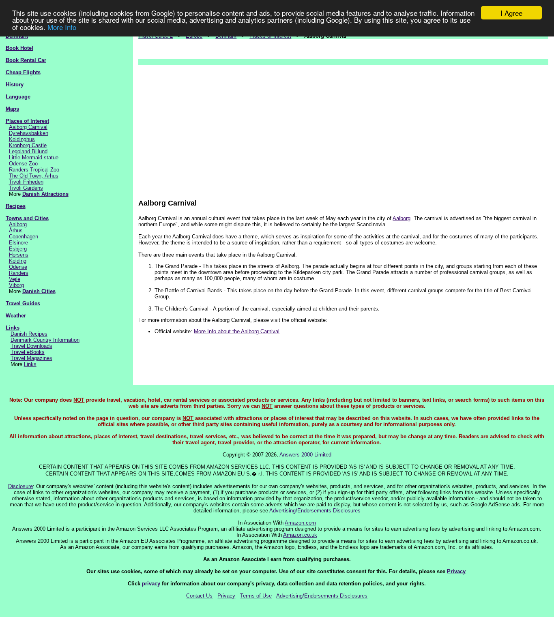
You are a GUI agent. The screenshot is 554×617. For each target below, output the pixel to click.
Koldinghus (22, 139)
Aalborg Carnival (28, 127)
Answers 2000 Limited (305, 455)
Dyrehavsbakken (28, 133)
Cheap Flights (23, 72)
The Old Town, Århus (33, 176)
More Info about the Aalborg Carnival (236, 331)
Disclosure (20, 486)
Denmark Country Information (45, 340)
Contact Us (199, 596)
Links (12, 328)
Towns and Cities (27, 218)
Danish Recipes (29, 334)
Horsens (18, 255)
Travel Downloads (31, 346)
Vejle (14, 279)
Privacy (456, 571)
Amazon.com (300, 523)
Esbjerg (18, 249)
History (15, 84)
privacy (151, 584)
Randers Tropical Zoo (34, 170)
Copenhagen (23, 237)
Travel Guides (23, 303)
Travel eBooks (28, 352)
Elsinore (18, 243)
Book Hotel (19, 48)
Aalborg (18, 224)
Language (18, 97)
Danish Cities (39, 291)
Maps (12, 109)
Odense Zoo (23, 164)
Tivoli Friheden (26, 182)
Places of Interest (27, 121)
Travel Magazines (31, 358)
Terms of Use (256, 596)
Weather (16, 316)
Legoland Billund (28, 151)
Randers (18, 273)
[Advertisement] (343, 128)
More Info (61, 27)
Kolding (17, 261)
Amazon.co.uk (300, 535)
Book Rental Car (26, 60)
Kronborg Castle (28, 145)
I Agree (511, 13)
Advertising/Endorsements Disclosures (315, 511)
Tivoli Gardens (26, 188)
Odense (18, 267)
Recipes (16, 206)
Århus (16, 230)
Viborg (16, 285)
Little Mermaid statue (33, 157)
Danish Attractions (45, 194)
